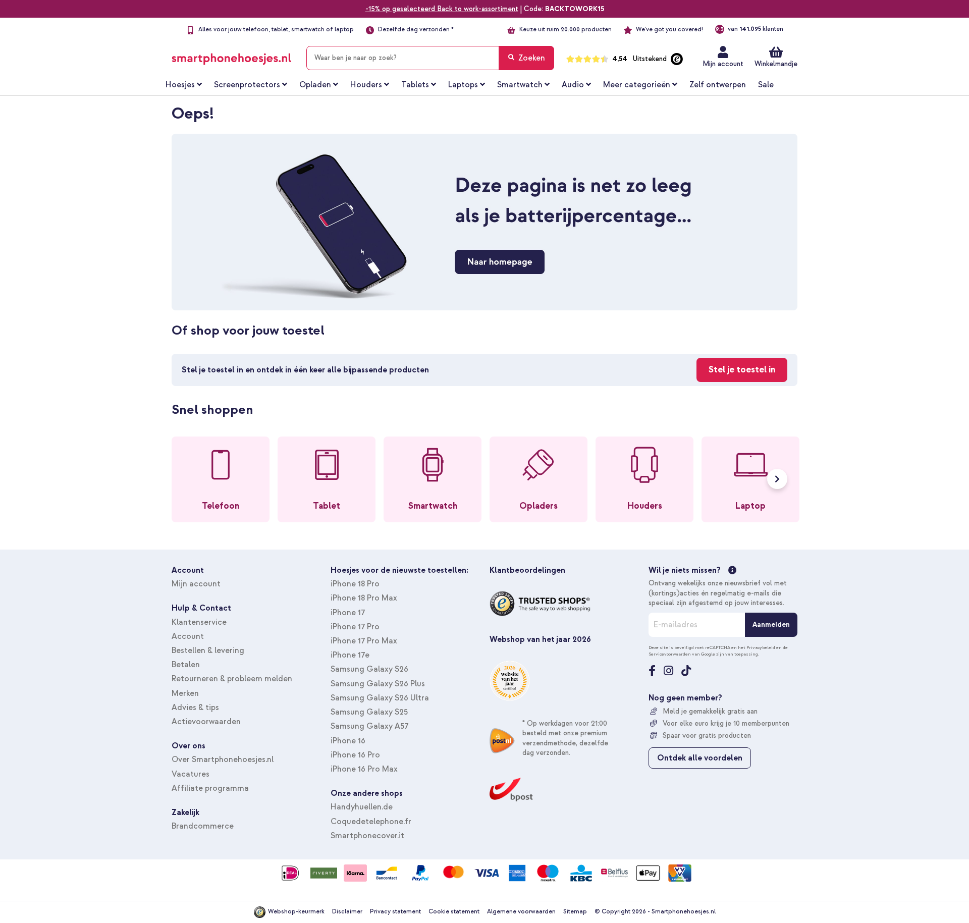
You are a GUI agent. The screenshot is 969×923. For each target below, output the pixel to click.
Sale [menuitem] (766, 85)
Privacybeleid (760, 647)
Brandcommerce (203, 826)
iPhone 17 (348, 613)
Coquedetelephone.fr (371, 822)
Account (188, 636)
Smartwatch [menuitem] (520, 85)
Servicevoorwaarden (670, 654)
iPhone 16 (348, 741)
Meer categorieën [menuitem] (636, 85)
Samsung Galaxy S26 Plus (378, 684)
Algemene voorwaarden (521, 911)
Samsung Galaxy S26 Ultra (380, 698)
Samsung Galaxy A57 (369, 726)
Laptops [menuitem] (463, 85)
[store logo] (231, 56)
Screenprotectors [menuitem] (247, 85)
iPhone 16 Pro (355, 755)
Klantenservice (199, 622)
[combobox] (430, 58)
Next (777, 479)
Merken (185, 693)
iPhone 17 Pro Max (364, 641)
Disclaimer (347, 911)
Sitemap (575, 911)
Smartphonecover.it (367, 836)
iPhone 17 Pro (355, 627)
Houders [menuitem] (366, 85)
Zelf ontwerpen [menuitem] (717, 85)
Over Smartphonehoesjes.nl (223, 759)
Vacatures (190, 774)
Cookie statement (453, 911)
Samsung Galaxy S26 (369, 669)
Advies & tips (195, 707)
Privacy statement (395, 911)
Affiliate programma (210, 788)
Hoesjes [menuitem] (180, 85)
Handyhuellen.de (362, 807)
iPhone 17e (350, 655)
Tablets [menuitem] (415, 85)
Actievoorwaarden (206, 722)
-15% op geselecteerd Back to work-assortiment (441, 9)
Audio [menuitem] (573, 85)
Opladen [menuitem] (315, 85)
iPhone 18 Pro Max (364, 598)
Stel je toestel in (742, 369)
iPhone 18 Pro (355, 584)
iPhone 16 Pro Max (364, 769)
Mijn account (723, 64)
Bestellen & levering (208, 650)
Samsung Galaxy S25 (369, 712)
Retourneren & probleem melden (232, 679)
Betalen (186, 665)
